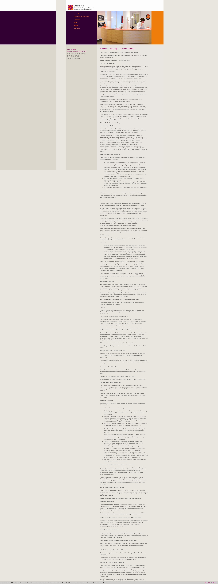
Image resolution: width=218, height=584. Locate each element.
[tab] (85, 14)
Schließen (214, 582)
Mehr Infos (208, 582)
